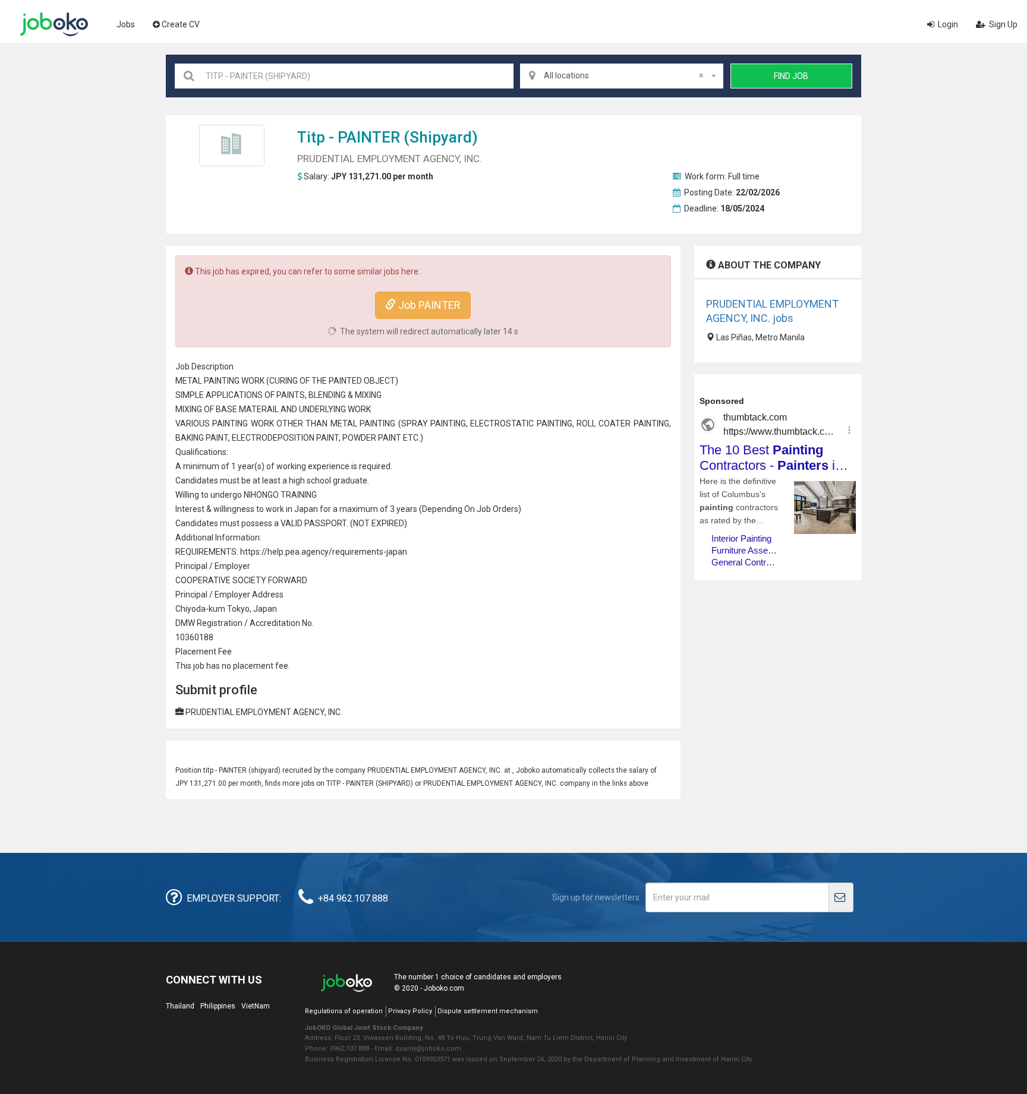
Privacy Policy (410, 1011)
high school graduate (328, 480)
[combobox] (621, 76)
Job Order (495, 509)
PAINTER (369, 137)
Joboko (54, 24)
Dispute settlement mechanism (487, 1011)
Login (947, 24)
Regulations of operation (344, 1011)
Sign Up (1002, 24)
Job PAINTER (428, 305)
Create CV (181, 24)
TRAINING (299, 494)
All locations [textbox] (623, 75)
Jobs (125, 24)
